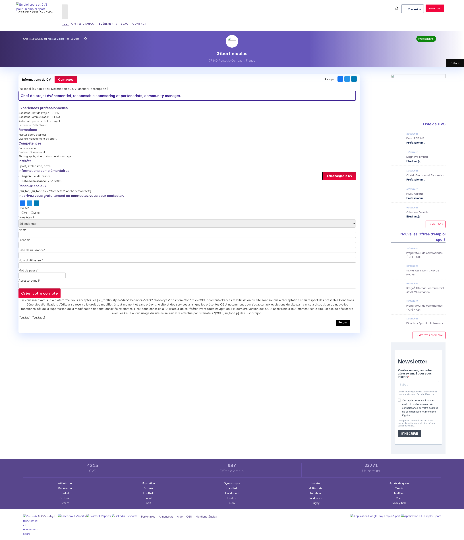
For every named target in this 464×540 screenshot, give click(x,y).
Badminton (65, 488)
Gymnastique (232, 483)
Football (148, 493)
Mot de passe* (28, 270)
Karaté (315, 483)
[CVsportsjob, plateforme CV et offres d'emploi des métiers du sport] (34, 9)
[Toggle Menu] (65, 12)
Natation (315, 493)
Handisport (232, 493)
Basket (65, 493)
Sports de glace (399, 483)
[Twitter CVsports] (98, 516)
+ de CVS (436, 224)
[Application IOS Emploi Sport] (421, 516)
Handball (232, 488)
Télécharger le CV (339, 176)
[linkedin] (354, 79)
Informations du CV (36, 79)
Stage (35, 11)
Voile (399, 498)
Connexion (414, 9)
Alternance (24, 11)
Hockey (232, 498)
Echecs (65, 503)
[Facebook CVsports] (72, 516)
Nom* (22, 230)
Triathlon (399, 493)
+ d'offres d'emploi (429, 335)
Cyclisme (65, 498)
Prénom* (24, 240)
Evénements (108, 24)
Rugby (316, 503)
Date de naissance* (31, 250)
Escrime (148, 488)
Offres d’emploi (83, 24)
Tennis (399, 488)
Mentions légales (206, 516)
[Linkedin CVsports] (124, 516)
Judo (232, 503)
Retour (455, 63)
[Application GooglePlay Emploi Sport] (375, 516)
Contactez (66, 79)
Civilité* (23, 208)
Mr (25, 212)
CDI (49, 11)
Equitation (148, 483)
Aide (180, 516)
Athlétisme (65, 483)
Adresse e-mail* (29, 280)
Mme (36, 212)
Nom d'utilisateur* (30, 260)
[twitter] (347, 79)
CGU (189, 516)
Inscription (434, 8)
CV (65, 24)
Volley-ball (399, 503)
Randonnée (315, 498)
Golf (148, 503)
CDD (42, 11)
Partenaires (148, 516)
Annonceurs (166, 516)
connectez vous (84, 196)
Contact (139, 24)
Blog (125, 24)
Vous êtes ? (26, 217)
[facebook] (340, 79)
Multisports (315, 488)
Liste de (434, 124)
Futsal (148, 498)
